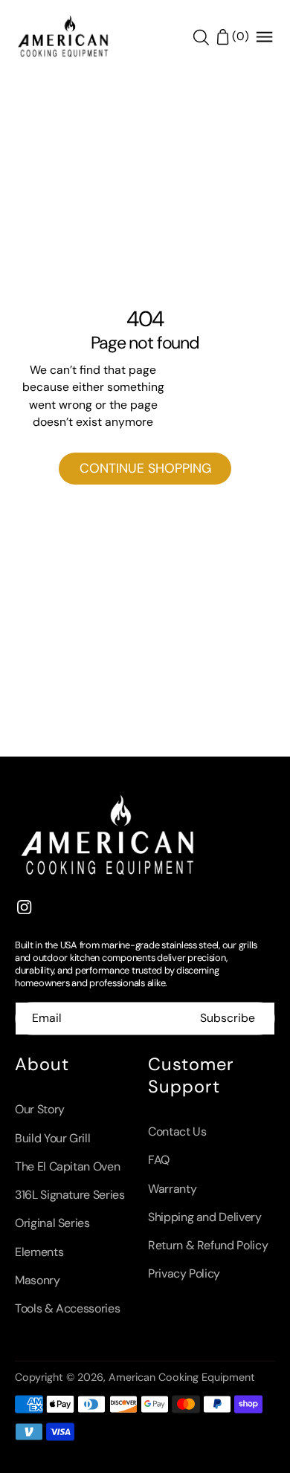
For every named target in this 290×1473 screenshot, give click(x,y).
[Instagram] (24, 906)
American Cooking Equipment (182, 1377)
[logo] (63, 37)
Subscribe (227, 1018)
